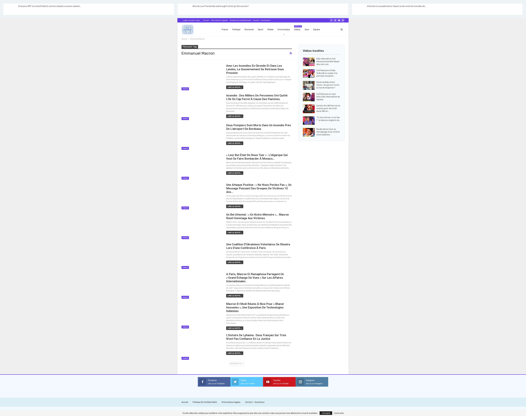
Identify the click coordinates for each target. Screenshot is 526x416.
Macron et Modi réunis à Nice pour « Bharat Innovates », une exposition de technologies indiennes (255, 307)
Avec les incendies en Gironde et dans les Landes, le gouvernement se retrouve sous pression (255, 69)
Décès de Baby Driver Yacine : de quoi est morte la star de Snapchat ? (327, 85)
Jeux (307, 29)
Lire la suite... (235, 87)
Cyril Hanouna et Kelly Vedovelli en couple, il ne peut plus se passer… (326, 73)
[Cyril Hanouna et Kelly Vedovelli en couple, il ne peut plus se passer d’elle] (309, 73)
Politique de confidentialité (240, 20)
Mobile (270, 29)
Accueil (206, 20)
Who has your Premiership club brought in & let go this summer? (221, 6)
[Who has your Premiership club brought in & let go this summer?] (185, 9)
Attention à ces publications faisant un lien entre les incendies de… (396, 6)
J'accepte (326, 413)
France (225, 29)
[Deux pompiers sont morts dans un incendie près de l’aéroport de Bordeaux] (202, 136)
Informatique (284, 29)
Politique (236, 29)
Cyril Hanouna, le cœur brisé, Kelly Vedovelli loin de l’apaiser (328, 97)
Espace (316, 29)
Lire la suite (339, 413)
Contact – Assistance (261, 20)
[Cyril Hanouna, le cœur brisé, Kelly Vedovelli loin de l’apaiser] (309, 97)
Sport (260, 29)
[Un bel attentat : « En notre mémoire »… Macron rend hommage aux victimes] (202, 226)
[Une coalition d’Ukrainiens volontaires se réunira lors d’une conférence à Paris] (202, 256)
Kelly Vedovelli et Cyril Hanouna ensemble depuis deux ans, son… (327, 61)
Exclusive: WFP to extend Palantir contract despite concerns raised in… (49, 6)
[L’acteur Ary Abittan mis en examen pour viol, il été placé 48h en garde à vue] (309, 108)
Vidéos (297, 28)
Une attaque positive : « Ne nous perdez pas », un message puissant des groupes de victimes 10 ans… (258, 188)
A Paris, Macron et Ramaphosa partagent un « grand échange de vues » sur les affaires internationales (255, 277)
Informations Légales (219, 20)
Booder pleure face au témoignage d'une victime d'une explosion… (328, 132)
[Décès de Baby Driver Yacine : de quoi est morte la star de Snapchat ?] (309, 85)
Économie (249, 29)
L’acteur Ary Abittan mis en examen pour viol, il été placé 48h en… (328, 108)
